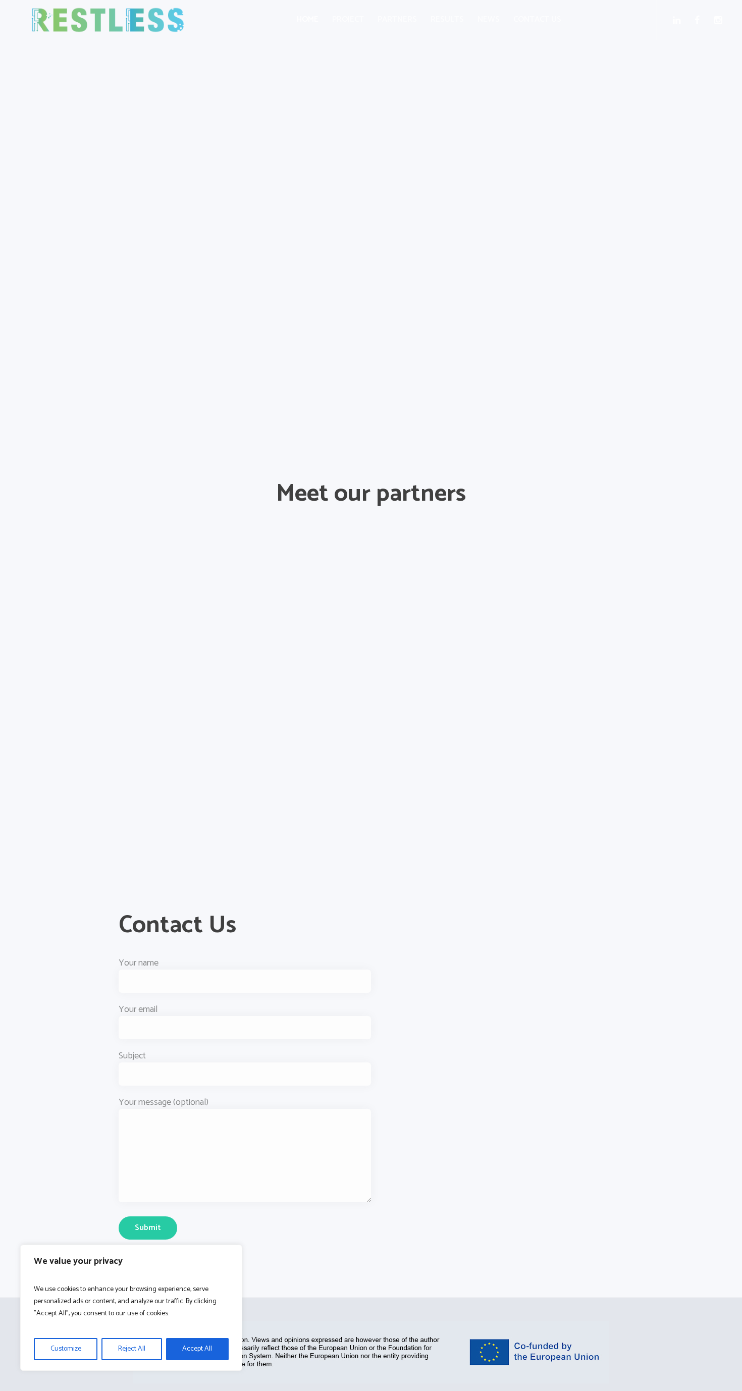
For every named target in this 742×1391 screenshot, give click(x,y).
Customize (65, 1349)
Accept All (197, 1349)
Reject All (131, 1349)
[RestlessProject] (371, 1352)
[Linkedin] (678, 20)
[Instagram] (720, 20)
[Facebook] (699, 20)
